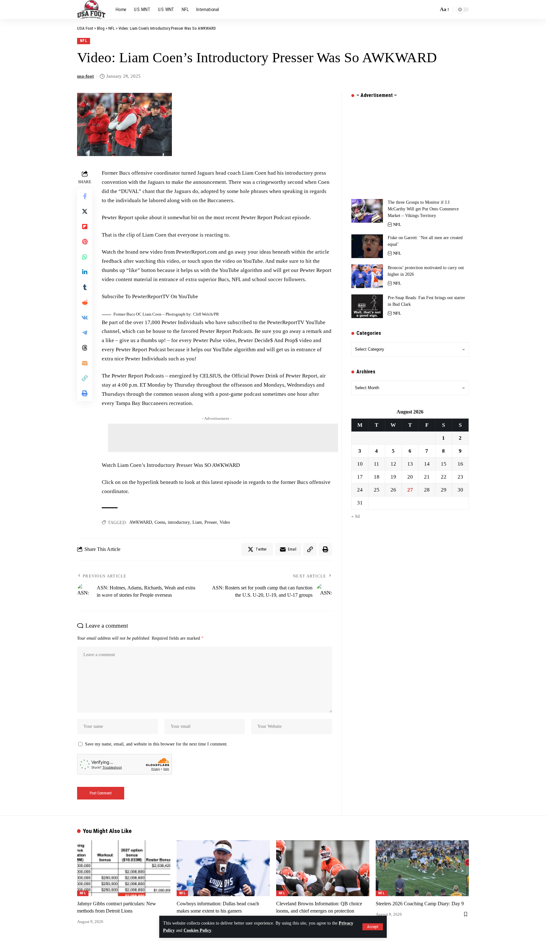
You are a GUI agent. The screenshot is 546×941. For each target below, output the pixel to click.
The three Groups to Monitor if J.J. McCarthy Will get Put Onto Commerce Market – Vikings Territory (423, 209)
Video (225, 522)
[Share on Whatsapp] (84, 256)
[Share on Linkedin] (84, 272)
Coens (160, 522)
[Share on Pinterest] (84, 241)
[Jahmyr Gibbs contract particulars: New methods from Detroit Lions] (123, 868)
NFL (84, 40)
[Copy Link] (84, 378)
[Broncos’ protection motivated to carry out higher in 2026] (367, 276)
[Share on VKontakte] (84, 317)
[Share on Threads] (84, 347)
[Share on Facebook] (84, 196)
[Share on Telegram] (84, 332)
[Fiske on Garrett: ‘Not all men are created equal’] (367, 246)
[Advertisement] (223, 438)
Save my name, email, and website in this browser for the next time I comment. (156, 744)
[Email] (84, 363)
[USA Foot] (91, 9)
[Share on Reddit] (84, 302)
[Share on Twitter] (84, 211)
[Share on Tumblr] (84, 287)
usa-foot (85, 76)
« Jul (355, 516)
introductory (179, 522)
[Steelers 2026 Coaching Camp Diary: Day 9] (422, 868)
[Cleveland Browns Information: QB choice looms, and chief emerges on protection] (322, 868)
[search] (432, 9)
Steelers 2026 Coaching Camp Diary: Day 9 (420, 903)
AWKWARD (140, 522)
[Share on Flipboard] (84, 226)
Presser (210, 522)
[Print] (84, 393)
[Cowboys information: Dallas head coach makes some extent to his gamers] (223, 868)
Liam (197, 522)
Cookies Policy (197, 930)
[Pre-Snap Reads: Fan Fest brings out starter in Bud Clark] (367, 306)
